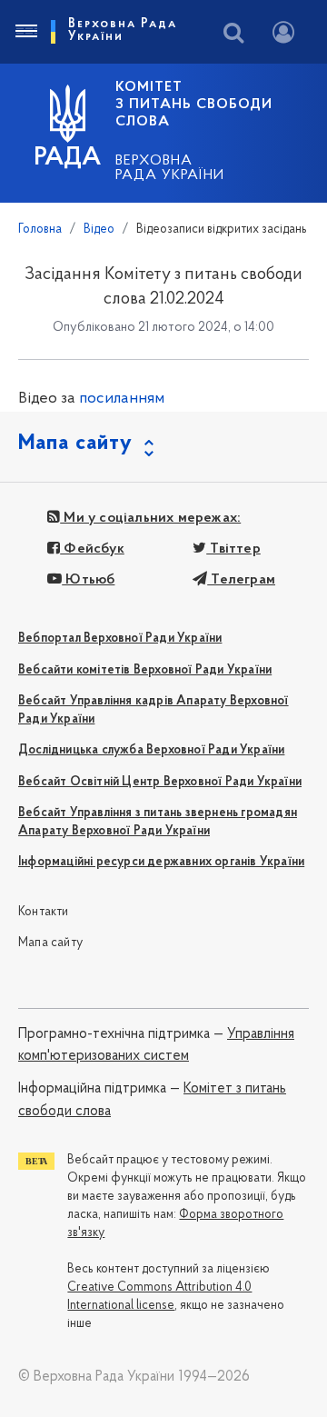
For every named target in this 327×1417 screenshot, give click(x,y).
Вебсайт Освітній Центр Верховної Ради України (160, 782)
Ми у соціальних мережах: (150, 518)
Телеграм (241, 580)
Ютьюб (88, 580)
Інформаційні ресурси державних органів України (161, 862)
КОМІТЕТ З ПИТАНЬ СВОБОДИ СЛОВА (193, 104)
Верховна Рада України (169, 168)
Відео (99, 229)
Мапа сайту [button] (75, 443)
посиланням (121, 399)
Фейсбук (92, 549)
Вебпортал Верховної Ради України (120, 638)
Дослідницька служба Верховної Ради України (151, 750)
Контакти (43, 912)
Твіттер (233, 549)
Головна (40, 229)
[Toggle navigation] (25, 32)
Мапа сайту (50, 943)
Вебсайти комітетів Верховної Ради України (145, 670)
